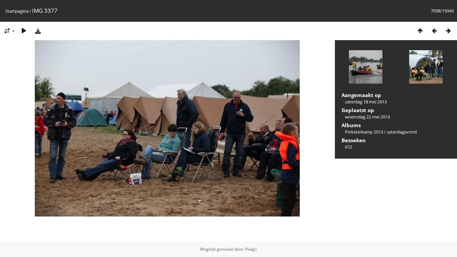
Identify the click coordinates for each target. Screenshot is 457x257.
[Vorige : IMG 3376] (434, 30)
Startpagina (16, 11)
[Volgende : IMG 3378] (448, 30)
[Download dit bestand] (38, 30)
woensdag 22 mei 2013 (367, 117)
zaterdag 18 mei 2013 (366, 102)
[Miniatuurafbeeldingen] (420, 30)
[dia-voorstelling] (24, 30)
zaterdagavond (402, 132)
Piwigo (251, 249)
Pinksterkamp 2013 (364, 132)
